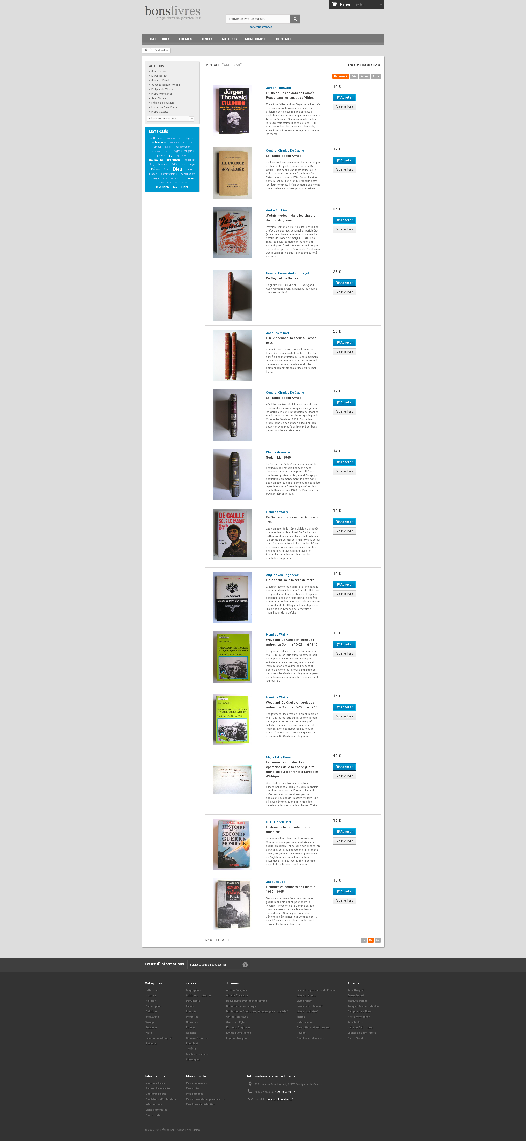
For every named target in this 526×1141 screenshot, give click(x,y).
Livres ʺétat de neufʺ (309, 1006)
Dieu (177, 169)
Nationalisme (304, 1022)
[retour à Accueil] (146, 50)
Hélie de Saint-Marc (162, 103)
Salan (166, 169)
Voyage (150, 1022)
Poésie (190, 1027)
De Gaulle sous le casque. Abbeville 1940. (292, 519)
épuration (182, 155)
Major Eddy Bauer (279, 757)
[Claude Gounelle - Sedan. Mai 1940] (232, 474)
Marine (300, 1017)
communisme (169, 174)
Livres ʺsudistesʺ (307, 1011)
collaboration (182, 147)
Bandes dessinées (197, 1054)
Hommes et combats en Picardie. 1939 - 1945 (291, 889)
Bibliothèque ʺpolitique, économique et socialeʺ (257, 1011)
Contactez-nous (155, 1094)
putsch (161, 155)
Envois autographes (238, 1033)
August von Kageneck (282, 575)
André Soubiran (277, 210)
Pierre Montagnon (162, 94)
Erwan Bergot (159, 76)
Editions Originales (238, 1027)
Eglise (168, 147)
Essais (190, 1006)
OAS (174, 164)
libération (155, 151)
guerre (191, 178)
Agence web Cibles (188, 1130)
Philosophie (152, 1006)
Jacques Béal (276, 882)
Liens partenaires (156, 1110)
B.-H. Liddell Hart (278, 822)
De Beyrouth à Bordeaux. (284, 278)
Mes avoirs (193, 1088)
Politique (151, 1011)
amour (157, 147)
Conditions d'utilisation (160, 1099)
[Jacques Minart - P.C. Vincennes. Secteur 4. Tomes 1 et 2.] (232, 355)
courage (154, 178)
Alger (192, 164)
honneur (163, 164)
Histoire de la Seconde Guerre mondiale (288, 829)
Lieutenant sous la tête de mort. (290, 580)
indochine (189, 160)
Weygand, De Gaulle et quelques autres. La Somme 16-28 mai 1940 (291, 642)
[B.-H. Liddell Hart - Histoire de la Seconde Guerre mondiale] (232, 844)
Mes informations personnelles (205, 1099)
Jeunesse (151, 1027)
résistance (181, 183)
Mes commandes (196, 1083)
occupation (176, 178)
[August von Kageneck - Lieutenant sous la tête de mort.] (232, 597)
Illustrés (191, 1011)
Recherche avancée (260, 27)
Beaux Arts (152, 1017)
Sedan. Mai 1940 (278, 457)
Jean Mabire (158, 98)
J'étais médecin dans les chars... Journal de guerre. (290, 217)
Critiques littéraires (198, 995)
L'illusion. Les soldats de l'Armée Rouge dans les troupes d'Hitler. (290, 95)
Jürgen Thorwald (278, 88)
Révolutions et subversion (312, 1027)
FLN (165, 178)
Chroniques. (193, 1059)
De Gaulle (156, 160)
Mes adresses (194, 1094)
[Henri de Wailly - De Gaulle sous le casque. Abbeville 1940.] (232, 534)
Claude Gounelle (278, 452)
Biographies (193, 990)
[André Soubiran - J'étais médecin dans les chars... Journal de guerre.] (232, 232)
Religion (150, 1001)
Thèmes (185, 39)
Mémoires (192, 1017)
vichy (151, 164)
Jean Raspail (159, 71)
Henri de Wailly (277, 512)
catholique (156, 138)
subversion (159, 142)
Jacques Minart (277, 333)
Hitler (184, 187)
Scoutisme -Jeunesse (310, 1038)
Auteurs (229, 39)
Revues (300, 1033)
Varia (148, 1033)
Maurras (170, 138)
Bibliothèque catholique (241, 1006)
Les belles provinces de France (316, 990)
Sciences (151, 1043)
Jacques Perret (160, 80)
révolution (162, 187)
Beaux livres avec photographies (246, 1001)
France (153, 174)
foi (175, 187)
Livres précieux (305, 995)
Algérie (190, 138)
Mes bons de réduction (200, 1104)
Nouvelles (192, 1022)
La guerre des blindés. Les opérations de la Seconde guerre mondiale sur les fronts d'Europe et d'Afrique (292, 769)
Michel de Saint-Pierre (164, 107)
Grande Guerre (164, 183)
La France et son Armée (283, 156)
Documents (193, 1001)
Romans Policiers (197, 1038)
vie (180, 138)
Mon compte (256, 39)
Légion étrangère (237, 1038)
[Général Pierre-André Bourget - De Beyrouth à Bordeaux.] (232, 295)
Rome (167, 151)
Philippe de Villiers (162, 89)
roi (171, 155)
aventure (174, 142)
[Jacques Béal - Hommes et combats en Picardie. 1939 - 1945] (232, 904)
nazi (183, 164)
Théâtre (191, 1049)
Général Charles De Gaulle (285, 150)
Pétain (155, 169)
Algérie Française (184, 151)
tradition (173, 160)
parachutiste (188, 174)
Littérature (152, 990)
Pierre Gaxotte (159, 112)
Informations (153, 1104)
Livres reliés (304, 1001)
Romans (191, 1033)
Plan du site (153, 1115)
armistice (187, 142)
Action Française (237, 990)
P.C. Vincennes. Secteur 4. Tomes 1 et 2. (292, 340)
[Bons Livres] (182, 12)
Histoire (150, 995)
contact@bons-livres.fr (280, 1099)
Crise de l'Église (236, 1022)
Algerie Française (237, 995)
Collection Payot (237, 1017)
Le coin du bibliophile (159, 1038)
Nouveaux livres (155, 1083)
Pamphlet (192, 1043)
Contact (283, 39)
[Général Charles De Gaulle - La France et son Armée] (232, 173)
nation (189, 169)
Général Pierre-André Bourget (287, 273)
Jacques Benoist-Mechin (166, 85)
